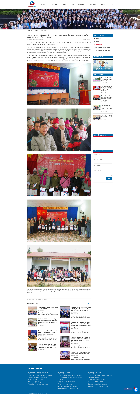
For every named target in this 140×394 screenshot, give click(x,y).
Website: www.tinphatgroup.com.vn (39, 384)
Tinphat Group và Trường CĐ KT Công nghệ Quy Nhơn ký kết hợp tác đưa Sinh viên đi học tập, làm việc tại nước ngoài (106, 126)
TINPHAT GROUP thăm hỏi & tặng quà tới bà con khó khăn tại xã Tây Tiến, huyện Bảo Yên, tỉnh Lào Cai (107, 113)
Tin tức (36, 30)
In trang (45, 299)
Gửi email (39, 299)
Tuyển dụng (98, 53)
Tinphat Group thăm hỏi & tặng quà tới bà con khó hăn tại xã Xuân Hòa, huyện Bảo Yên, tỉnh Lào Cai (107, 102)
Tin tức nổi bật (98, 74)
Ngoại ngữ (81, 4)
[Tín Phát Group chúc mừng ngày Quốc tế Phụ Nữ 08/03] (65, 323)
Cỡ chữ (84, 39)
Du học (64, 4)
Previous (88, 303)
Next (90, 303)
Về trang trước (31, 299)
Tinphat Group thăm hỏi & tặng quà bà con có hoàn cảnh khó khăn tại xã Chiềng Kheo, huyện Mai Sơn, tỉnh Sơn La (107, 91)
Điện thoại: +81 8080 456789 (67, 382)
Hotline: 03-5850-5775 (65, 384)
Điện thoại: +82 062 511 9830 (97, 379)
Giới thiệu (54, 4)
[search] (112, 4)
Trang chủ (44, 4)
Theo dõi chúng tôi (100, 135)
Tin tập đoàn (43, 30)
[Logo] (31, 4)
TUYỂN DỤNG (92, 4)
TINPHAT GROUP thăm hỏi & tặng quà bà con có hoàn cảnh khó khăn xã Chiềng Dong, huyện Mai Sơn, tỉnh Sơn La (107, 80)
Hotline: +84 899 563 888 (36, 379)
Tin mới (97, 41)
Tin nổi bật (98, 38)
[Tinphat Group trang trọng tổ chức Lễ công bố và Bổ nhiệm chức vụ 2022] (32, 355)
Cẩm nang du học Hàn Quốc (102, 47)
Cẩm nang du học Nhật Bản (102, 50)
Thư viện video (98, 57)
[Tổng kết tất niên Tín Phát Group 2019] (65, 332)
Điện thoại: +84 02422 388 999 (38, 377)
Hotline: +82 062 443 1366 (96, 382)
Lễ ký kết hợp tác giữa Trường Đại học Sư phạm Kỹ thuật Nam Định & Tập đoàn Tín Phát (80, 309)
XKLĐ (72, 4)
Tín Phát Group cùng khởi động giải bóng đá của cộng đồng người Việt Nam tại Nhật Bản (80, 341)
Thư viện (102, 4)
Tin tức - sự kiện (99, 35)
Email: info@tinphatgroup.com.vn (38, 382)
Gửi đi (109, 178)
